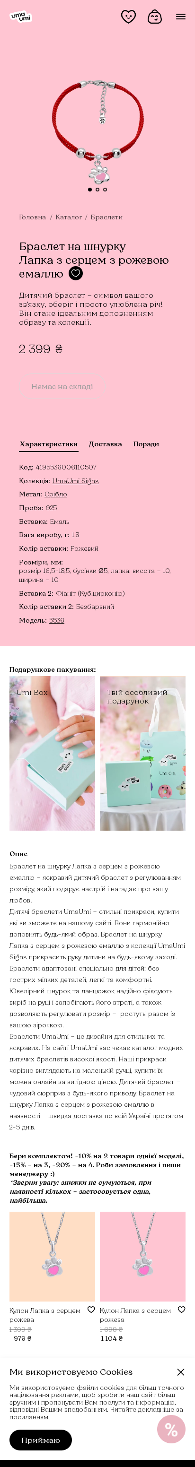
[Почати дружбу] (171, 1429)
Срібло (55, 494)
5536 (56, 620)
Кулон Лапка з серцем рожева (44, 1314)
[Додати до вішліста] (76, 273)
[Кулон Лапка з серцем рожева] (52, 1257)
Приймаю (40, 1439)
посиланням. (29, 1417)
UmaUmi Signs (76, 481)
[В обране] (91, 1309)
